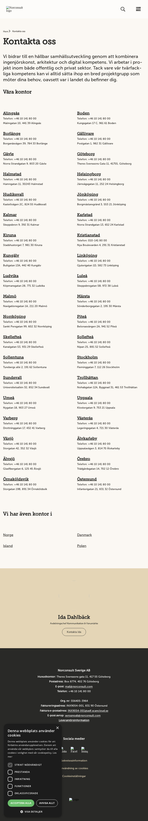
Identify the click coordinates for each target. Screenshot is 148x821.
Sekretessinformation (74, 760)
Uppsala (84, 397)
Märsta (83, 296)
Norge (8, 535)
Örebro (83, 458)
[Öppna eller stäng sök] (123, 9)
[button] (33, 811)
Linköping (87, 255)
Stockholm (87, 357)
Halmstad (12, 174)
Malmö (9, 296)
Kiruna (9, 235)
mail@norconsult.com (79, 686)
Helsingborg (89, 174)
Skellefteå (12, 336)
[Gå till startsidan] (15, 9)
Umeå (8, 397)
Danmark (84, 535)
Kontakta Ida (74, 632)
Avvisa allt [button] (47, 803)
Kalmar (10, 214)
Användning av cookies (74, 768)
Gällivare (85, 133)
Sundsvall (12, 377)
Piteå (82, 316)
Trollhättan (87, 377)
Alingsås (11, 113)
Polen (81, 546)
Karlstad (84, 214)
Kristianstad (88, 235)
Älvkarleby (87, 438)
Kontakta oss (18, 31)
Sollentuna (13, 357)
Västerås (85, 418)
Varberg (10, 418)
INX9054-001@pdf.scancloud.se (88, 710)
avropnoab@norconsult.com (83, 715)
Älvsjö (9, 458)
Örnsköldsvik (16, 479)
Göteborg (86, 153)
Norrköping (14, 316)
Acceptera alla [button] (21, 803)
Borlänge (11, 133)
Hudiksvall (13, 194)
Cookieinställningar (74, 776)
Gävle (8, 153)
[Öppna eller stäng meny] (138, 9)
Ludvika (10, 275)
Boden (83, 113)
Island (8, 546)
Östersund (87, 479)
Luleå (82, 275)
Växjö (8, 438)
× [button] (57, 728)
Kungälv (11, 255)
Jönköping (87, 194)
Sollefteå (85, 336)
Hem (6, 31)
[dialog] (33, 770)
